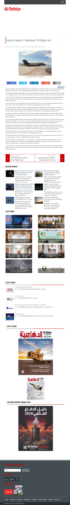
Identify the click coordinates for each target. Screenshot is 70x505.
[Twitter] (12, 479)
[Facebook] (17, 479)
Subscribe (13, 490)
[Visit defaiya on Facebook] (11, 82)
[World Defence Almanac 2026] (35, 428)
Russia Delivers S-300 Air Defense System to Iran (46, 159)
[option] (20, 21)
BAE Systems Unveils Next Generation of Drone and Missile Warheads (53, 199)
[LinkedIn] (6, 479)
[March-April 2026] (35, 353)
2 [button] (36, 34)
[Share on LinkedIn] (34, 82)
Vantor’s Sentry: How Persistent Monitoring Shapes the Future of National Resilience (24, 173)
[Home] (12, 9)
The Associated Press (29, 46)
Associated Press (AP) (12, 46)
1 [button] (34, 34)
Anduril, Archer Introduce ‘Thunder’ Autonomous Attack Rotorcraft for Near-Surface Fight (52, 187)
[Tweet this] (23, 82)
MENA (43, 46)
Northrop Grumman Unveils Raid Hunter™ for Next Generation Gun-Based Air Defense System (24, 186)
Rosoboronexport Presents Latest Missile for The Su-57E (23, 198)
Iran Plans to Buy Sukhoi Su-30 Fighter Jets (19, 159)
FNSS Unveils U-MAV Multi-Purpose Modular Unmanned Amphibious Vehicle (52, 173)
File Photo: (20, 46)
